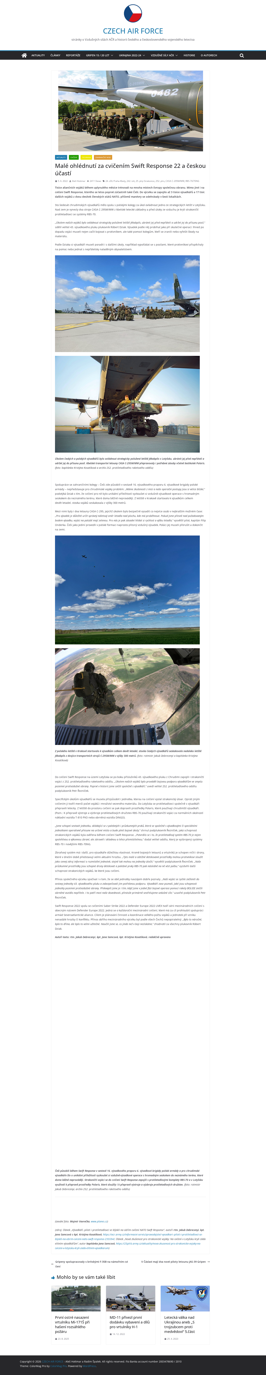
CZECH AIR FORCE (133, 31)
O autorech (209, 55)
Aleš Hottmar (78, 181)
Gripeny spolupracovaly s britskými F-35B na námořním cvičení (91, 1264)
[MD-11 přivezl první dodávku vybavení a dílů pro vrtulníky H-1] (130, 1288)
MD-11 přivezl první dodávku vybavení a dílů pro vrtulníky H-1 (130, 1322)
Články (55, 55)
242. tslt (131, 181)
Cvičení (73, 157)
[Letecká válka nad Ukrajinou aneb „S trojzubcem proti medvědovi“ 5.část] (185, 1288)
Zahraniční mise (103, 157)
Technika (86, 157)
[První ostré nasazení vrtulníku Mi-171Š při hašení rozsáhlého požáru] (76, 1288)
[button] (111, 55)
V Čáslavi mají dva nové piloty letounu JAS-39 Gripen (173, 1261)
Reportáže (73, 55)
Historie (189, 55)
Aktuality (38, 55)
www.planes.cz (99, 1221)
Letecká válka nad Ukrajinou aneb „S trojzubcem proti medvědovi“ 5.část (179, 1324)
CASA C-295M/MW (175, 181)
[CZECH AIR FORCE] (24, 55)
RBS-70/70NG (192, 181)
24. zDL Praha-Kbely (115, 181)
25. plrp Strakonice (145, 181)
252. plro (160, 181)
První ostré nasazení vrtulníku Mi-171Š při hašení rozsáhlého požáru (72, 1324)
